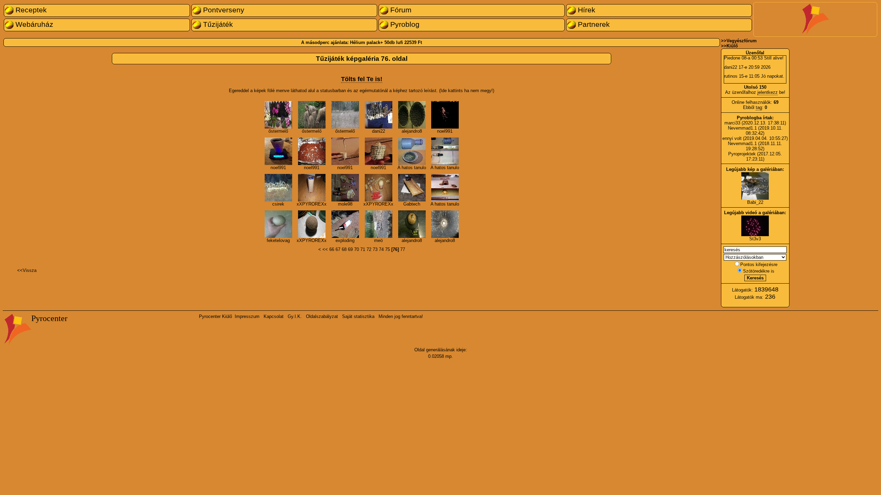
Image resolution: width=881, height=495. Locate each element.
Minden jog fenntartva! (401, 316)
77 (402, 249)
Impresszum (247, 316)
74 (381, 249)
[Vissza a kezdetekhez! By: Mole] (345, 199)
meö (378, 240)
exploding (345, 240)
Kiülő (732, 45)
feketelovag (278, 240)
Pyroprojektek (742, 153)
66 (331, 249)
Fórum (400, 10)
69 (350, 249)
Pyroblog (404, 24)
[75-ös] (412, 236)
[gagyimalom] (445, 163)
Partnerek (593, 24)
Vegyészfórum (741, 40)
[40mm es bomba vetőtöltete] (278, 163)
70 (356, 249)
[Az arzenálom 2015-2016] (278, 199)
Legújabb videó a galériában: (755, 212)
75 (387, 249)
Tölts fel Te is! (361, 79)
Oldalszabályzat (322, 316)
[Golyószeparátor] (412, 163)
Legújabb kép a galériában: (755, 169)
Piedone (732, 57)
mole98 (345, 204)
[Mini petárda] (345, 236)
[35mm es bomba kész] (345, 163)
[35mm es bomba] (445, 127)
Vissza (29, 270)
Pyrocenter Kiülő (215, 316)
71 (362, 249)
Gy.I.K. (295, 316)
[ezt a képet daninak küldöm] (278, 127)
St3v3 (755, 238)
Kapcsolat (274, 316)
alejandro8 (412, 131)
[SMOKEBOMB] (378, 236)
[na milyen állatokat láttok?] (345, 127)
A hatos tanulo (411, 167)
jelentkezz (767, 92)
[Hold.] (312, 236)
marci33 (732, 122)
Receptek (30, 10)
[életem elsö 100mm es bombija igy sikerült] (278, 236)
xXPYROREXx (312, 204)
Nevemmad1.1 (742, 128)
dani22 (378, 131)
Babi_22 (755, 202)
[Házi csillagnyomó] (445, 199)
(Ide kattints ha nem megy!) (466, 90)
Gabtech (411, 204)
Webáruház (33, 24)
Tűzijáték (217, 24)
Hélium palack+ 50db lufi (376, 42)
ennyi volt (732, 138)
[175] (412, 127)
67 (338, 249)
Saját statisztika (358, 316)
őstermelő (278, 131)
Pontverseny (222, 10)
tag (759, 107)
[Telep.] (312, 199)
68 (344, 249)
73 (375, 249)
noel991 (445, 131)
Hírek (585, 10)
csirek (278, 204)
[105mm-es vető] (445, 236)
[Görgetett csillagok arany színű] (312, 163)
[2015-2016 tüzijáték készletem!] (378, 199)
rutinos (730, 76)
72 (369, 249)
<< (325, 249)
